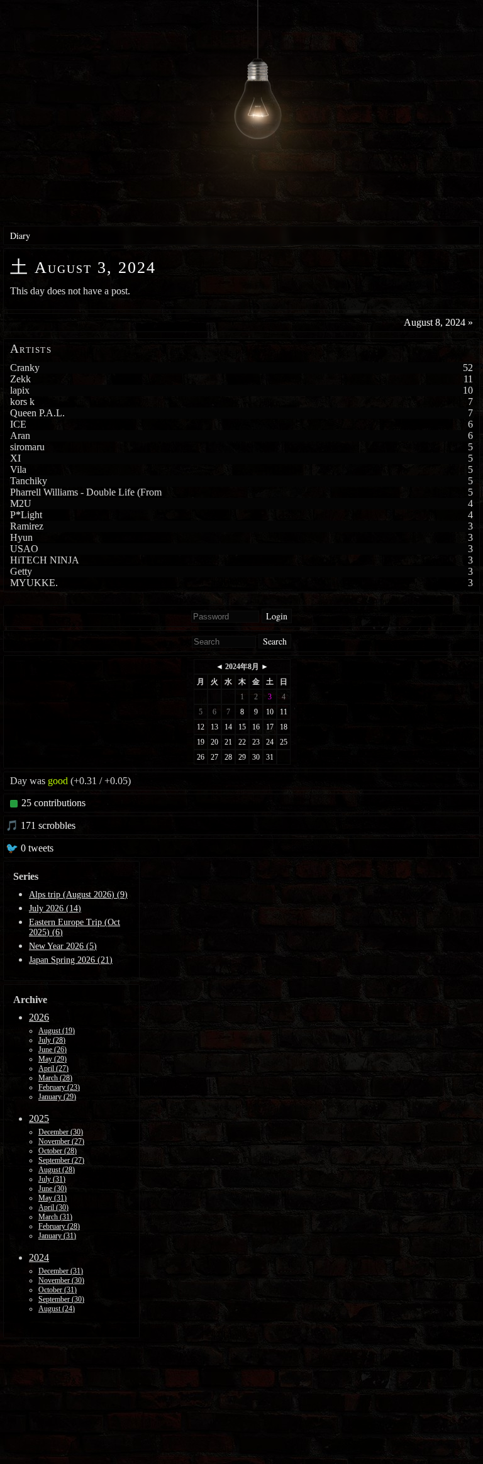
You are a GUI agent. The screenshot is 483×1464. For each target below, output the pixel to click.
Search (275, 641)
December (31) (60, 1271)
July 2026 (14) (55, 908)
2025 (39, 1118)
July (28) (51, 1040)
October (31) (57, 1289)
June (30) (52, 1188)
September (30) (61, 1299)
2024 (39, 1257)
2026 (39, 1017)
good (58, 780)
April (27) (53, 1068)
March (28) (55, 1077)
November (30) (61, 1280)
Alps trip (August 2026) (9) (78, 894)
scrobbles (42, 825)
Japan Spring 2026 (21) (71, 960)
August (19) (56, 1030)
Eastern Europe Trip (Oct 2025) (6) (74, 927)
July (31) (51, 1179)
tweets (31, 848)
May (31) (52, 1198)
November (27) (61, 1141)
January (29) (57, 1096)
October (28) (57, 1150)
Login (276, 616)
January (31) (57, 1235)
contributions (53, 802)
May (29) (52, 1059)
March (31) (55, 1216)
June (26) (52, 1049)
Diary (20, 235)
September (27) (61, 1160)
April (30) (53, 1207)
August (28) (56, 1169)
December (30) (60, 1132)
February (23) (59, 1087)
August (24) (56, 1308)
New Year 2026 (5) (63, 946)
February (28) (59, 1226)
